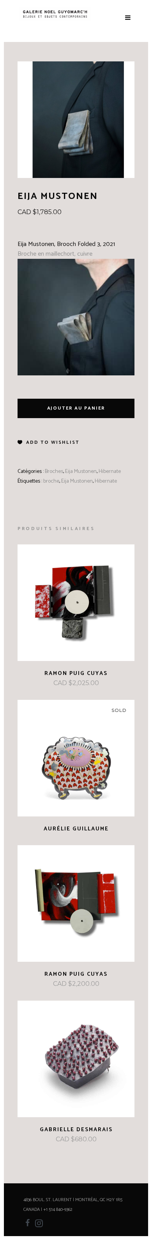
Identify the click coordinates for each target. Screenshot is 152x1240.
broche (51, 481)
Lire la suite (55, 828)
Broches (54, 471)
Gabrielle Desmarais (76, 1129)
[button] (49, 442)
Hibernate (110, 471)
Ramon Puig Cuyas (76, 673)
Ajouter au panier (76, 408)
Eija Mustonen (81, 471)
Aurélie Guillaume (76, 829)
